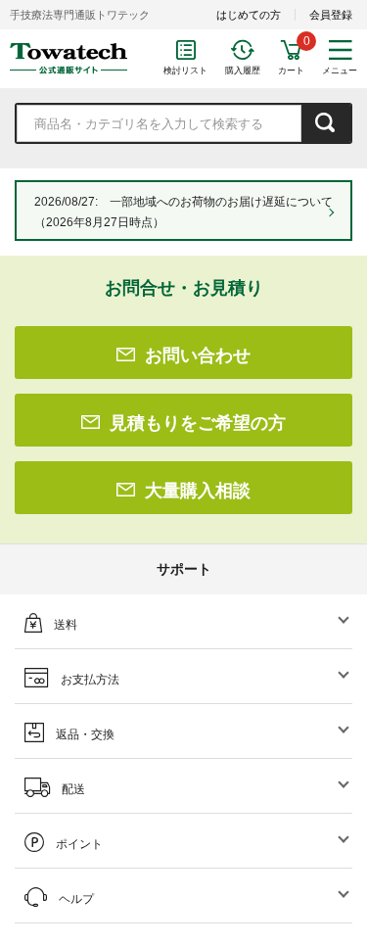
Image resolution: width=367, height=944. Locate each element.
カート (291, 70)
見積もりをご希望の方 (198, 423)
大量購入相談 (198, 490)
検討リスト (185, 70)
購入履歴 (242, 70)
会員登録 (330, 15)
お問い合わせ (198, 355)
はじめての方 (248, 15)
